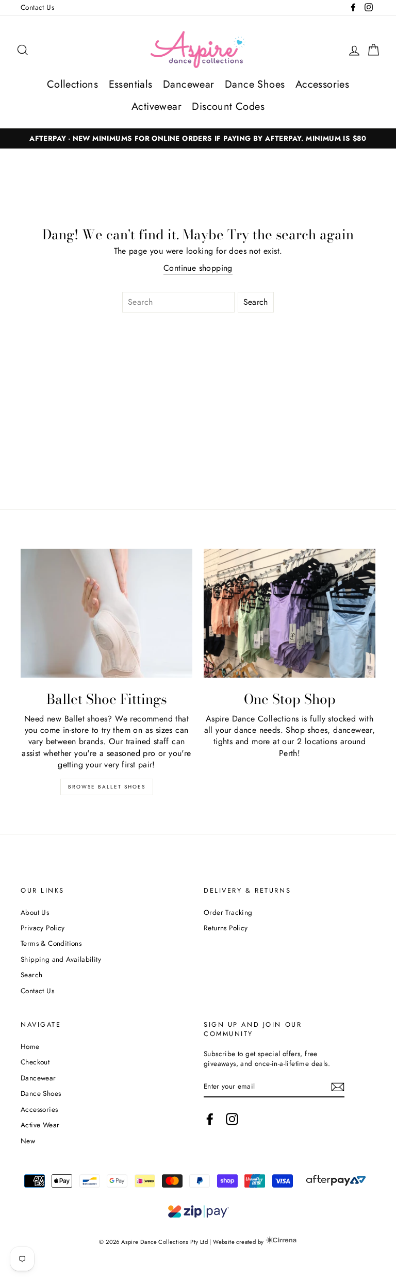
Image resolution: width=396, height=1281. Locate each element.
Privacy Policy (43, 928)
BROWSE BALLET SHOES (106, 787)
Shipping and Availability (61, 959)
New (28, 1141)
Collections (72, 84)
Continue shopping (198, 268)
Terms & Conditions (51, 943)
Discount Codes (228, 106)
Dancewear (188, 84)
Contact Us (37, 7)
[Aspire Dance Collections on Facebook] (210, 1119)
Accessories (322, 84)
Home (30, 1046)
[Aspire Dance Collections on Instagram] (232, 1119)
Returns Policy (226, 928)
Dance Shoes (255, 84)
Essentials (131, 84)
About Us (35, 912)
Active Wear (40, 1125)
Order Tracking (228, 912)
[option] (198, 138)
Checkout (35, 1062)
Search (31, 975)
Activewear (156, 106)
